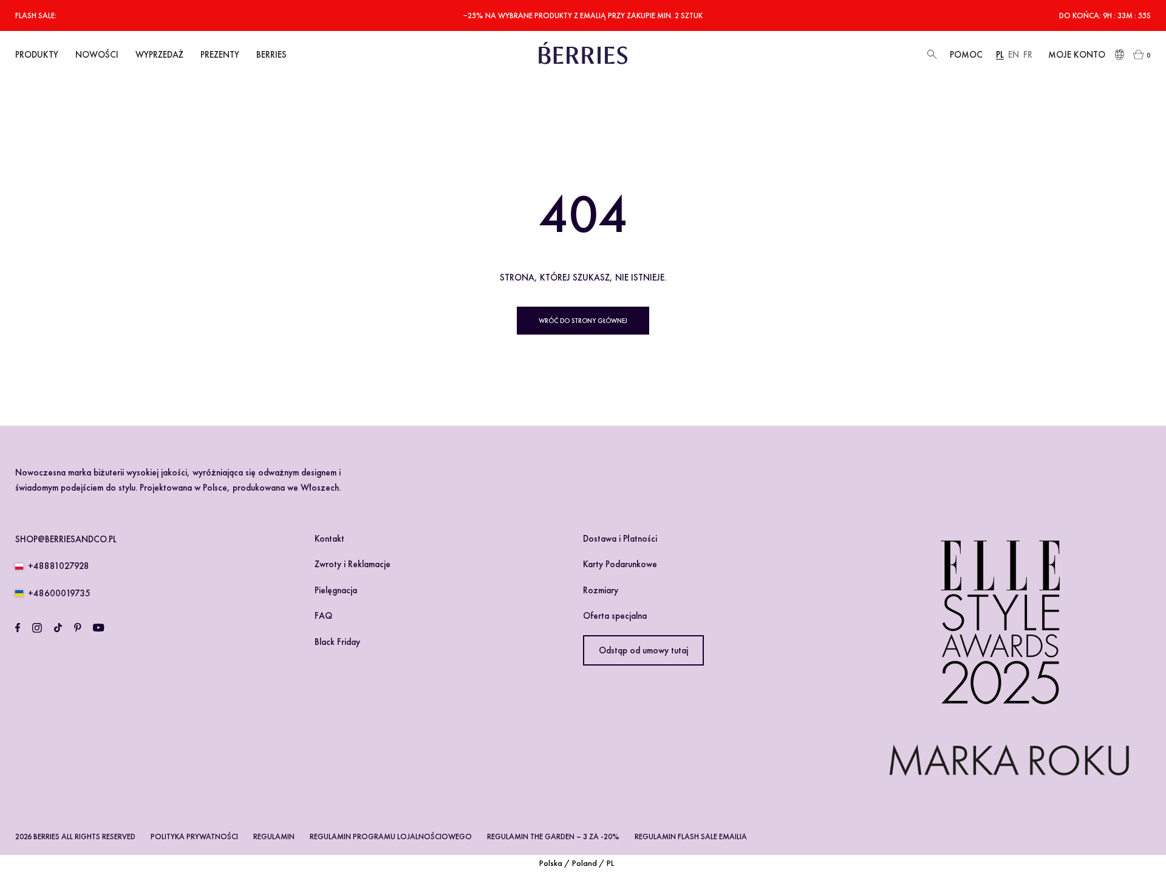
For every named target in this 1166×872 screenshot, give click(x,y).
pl (1000, 55)
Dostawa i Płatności (620, 539)
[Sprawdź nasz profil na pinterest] (77, 628)
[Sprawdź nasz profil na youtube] (98, 628)
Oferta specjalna (615, 616)
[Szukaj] (930, 55)
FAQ (323, 616)
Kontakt (329, 539)
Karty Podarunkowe (620, 564)
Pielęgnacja (336, 590)
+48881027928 (58, 566)
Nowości (96, 55)
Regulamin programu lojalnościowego (391, 836)
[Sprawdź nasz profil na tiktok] (58, 628)
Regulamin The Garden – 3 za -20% (553, 836)
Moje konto (1076, 55)
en (1013, 55)
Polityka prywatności (194, 836)
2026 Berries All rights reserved (75, 836)
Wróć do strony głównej (583, 320)
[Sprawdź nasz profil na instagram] (37, 628)
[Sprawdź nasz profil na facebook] (17, 628)
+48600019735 (59, 593)
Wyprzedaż (159, 55)
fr (1027, 55)
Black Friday (337, 642)
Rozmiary (600, 590)
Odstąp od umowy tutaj (643, 650)
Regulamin (274, 836)
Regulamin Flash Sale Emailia (691, 836)
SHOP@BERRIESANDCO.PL (66, 539)
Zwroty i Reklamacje (352, 564)
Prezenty (219, 55)
